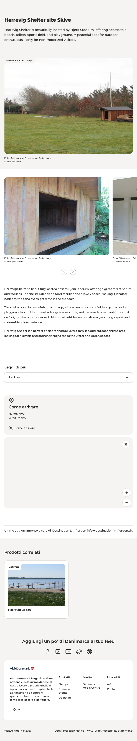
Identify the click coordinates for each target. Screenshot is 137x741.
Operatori (65, 697)
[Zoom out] (126, 502)
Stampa (63, 684)
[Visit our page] (58, 651)
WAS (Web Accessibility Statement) (110, 730)
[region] (68, 472)
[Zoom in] (126, 492)
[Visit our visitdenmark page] (68, 651)
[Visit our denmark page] (47, 651)
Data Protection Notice (69, 730)
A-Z (109, 684)
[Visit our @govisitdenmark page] (79, 651)
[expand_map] (126, 444)
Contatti (112, 689)
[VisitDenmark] (22, 668)
